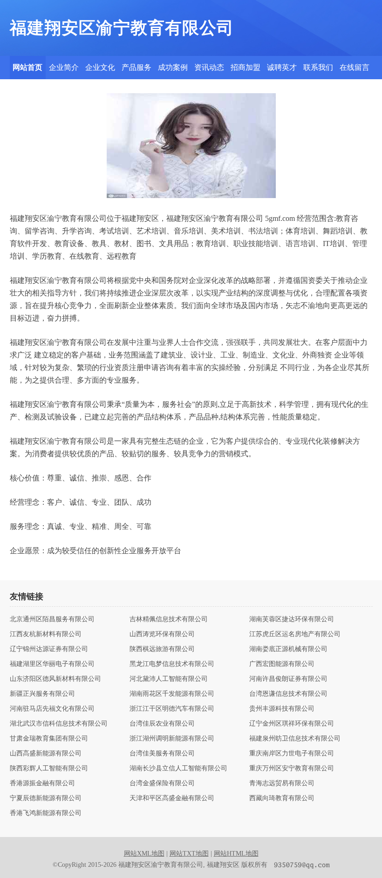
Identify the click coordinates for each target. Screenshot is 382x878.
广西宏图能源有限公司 (281, 664)
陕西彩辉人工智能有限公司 (49, 768)
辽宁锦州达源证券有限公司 (49, 649)
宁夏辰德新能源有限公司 (46, 798)
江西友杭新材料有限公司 (46, 634)
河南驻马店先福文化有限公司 (52, 709)
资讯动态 (209, 67)
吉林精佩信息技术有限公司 (169, 619)
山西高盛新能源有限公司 (46, 753)
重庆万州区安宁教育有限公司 (291, 768)
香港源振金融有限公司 (42, 783)
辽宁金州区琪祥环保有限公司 (291, 723)
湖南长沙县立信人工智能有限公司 (178, 768)
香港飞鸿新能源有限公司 (46, 813)
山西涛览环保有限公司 (162, 634)
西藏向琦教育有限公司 (281, 798)
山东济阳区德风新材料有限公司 (55, 679)
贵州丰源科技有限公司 (281, 709)
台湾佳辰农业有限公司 (162, 723)
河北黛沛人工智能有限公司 (169, 679)
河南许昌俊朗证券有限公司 (288, 679)
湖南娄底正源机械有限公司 (288, 649)
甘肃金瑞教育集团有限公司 (49, 738)
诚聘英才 (282, 67)
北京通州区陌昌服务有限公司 (52, 619)
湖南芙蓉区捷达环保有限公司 (291, 619)
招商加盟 (245, 67)
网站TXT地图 (189, 853)
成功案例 (173, 67)
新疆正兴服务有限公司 (42, 694)
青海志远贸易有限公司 (281, 783)
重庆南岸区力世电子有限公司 (291, 753)
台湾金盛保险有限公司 (162, 783)
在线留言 (354, 67)
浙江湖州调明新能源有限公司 (172, 738)
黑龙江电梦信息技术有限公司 (172, 664)
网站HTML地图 (236, 853)
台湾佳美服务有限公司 (162, 753)
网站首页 (27, 67)
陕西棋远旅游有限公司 (162, 649)
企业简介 (64, 67)
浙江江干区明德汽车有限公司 (172, 709)
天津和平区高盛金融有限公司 (172, 798)
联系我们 (318, 67)
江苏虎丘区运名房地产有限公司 (295, 634)
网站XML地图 (144, 853)
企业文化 (100, 67)
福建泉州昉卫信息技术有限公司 (295, 738)
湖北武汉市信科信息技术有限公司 (59, 723)
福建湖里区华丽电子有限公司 (52, 664)
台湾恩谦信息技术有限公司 (288, 694)
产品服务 (136, 67)
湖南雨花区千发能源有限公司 (172, 694)
